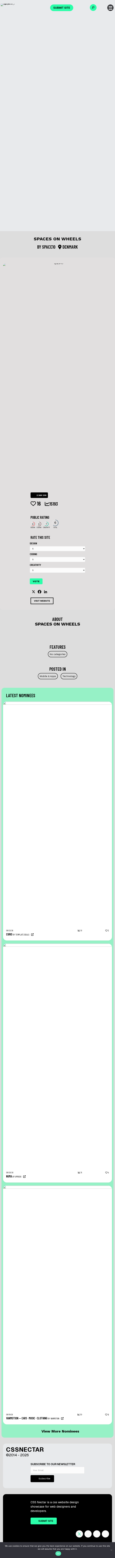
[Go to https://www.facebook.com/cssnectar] (88, 1534)
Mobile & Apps (48, 676)
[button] (93, 7)
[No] (111, 1550)
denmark (70, 246)
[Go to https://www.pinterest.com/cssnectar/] (96, 1534)
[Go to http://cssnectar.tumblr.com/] (105, 1534)
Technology (68, 676)
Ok (58, 1553)
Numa (9, 1176)
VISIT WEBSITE (42, 601)
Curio (9, 934)
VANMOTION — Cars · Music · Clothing (26, 1418)
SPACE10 (49, 246)
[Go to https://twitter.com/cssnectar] (79, 1534)
